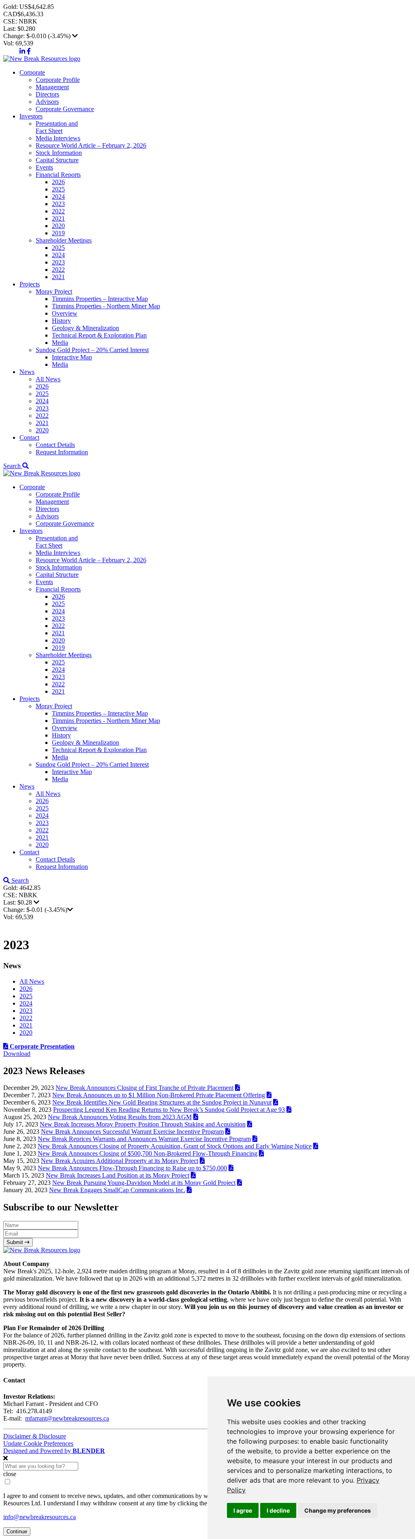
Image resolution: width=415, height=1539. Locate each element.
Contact (29, 437)
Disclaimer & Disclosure (34, 1436)
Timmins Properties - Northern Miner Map (106, 306)
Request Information (62, 452)
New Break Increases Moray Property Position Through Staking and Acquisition (143, 1124)
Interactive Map (72, 357)
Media (60, 342)
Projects (29, 284)
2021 (58, 218)
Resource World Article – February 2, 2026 (91, 145)
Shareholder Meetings (64, 240)
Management (52, 87)
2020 (58, 225)
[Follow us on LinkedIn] (22, 51)
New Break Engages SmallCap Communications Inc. (117, 1189)
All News (48, 379)
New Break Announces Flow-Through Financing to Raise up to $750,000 (132, 1168)
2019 (58, 233)
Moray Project (54, 291)
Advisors (47, 101)
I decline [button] (278, 1510)
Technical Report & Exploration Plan (99, 335)
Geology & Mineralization (85, 328)
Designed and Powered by (54, 1450)
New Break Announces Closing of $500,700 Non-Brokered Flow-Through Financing (147, 1153)
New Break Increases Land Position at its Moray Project (117, 1175)
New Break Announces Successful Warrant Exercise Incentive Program (132, 1131)
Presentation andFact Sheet (57, 127)
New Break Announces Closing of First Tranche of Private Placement (144, 1087)
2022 (58, 211)
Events (44, 167)
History (61, 320)
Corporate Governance (65, 108)
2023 (58, 203)
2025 (58, 189)
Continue (16, 1531)
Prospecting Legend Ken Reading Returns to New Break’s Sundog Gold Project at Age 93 (169, 1109)
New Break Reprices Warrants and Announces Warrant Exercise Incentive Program (144, 1138)
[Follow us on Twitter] (10, 51)
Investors (31, 116)
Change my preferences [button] (337, 1510)
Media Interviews (58, 138)
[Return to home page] (41, 58)
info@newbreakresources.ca (39, 1516)
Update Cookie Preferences (38, 1443)
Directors (47, 94)
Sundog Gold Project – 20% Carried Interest (92, 349)
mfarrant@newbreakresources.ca (67, 1418)
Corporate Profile (58, 79)
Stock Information (59, 152)
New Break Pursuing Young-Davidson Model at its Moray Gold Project (143, 1182)
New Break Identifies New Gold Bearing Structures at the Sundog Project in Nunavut (162, 1102)
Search (12, 465)
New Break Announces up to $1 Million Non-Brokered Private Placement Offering (158, 1095)
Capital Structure (57, 160)
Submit (15, 1242)
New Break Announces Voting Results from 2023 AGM (120, 1116)
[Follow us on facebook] (29, 51)
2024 (58, 196)
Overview (64, 313)
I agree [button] (242, 1510)
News (26, 371)
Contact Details (55, 444)
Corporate (32, 72)
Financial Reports (58, 174)
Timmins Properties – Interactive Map (100, 298)
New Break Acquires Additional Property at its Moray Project (119, 1160)
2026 (58, 181)
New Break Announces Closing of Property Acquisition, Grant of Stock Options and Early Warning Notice (175, 1146)
